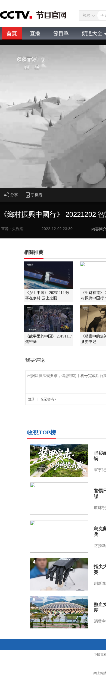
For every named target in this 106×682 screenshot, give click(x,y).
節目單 (61, 33)
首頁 (12, 33)
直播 (35, 33)
